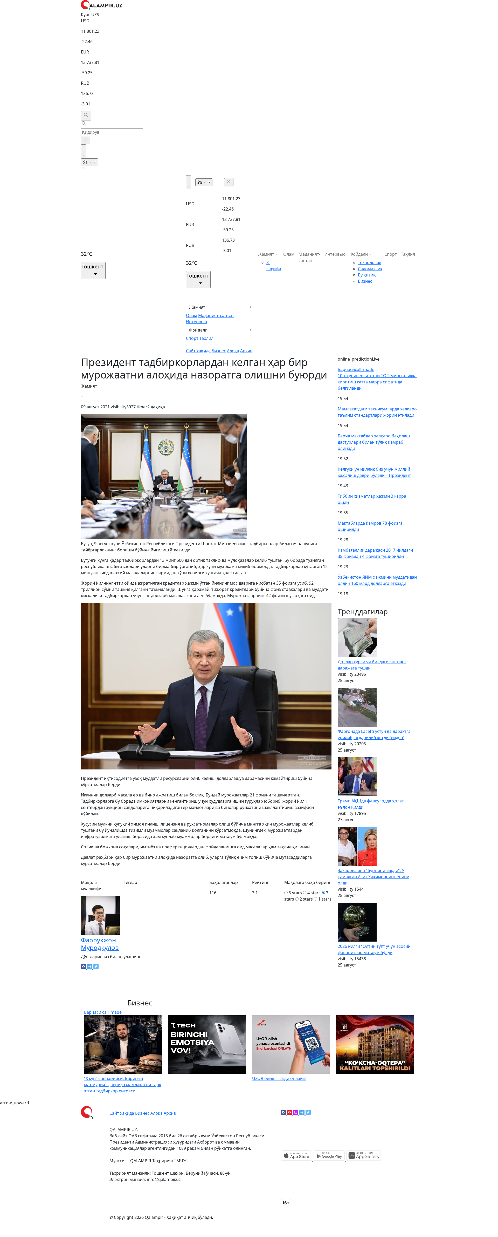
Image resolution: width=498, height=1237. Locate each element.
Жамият (197, 307)
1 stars (324, 899)
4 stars (314, 893)
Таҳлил (206, 338)
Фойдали (198, 330)
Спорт (192, 338)
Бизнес (219, 351)
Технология (369, 262)
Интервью (196, 322)
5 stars (295, 893)
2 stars (306, 899)
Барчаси (356, 369)
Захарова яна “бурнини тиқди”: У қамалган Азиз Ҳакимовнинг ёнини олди (373, 877)
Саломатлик (370, 269)
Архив (246, 351)
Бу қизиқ (367, 275)
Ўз (86, 162)
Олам (191, 315)
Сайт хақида (198, 351)
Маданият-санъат (216, 315)
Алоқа (233, 351)
